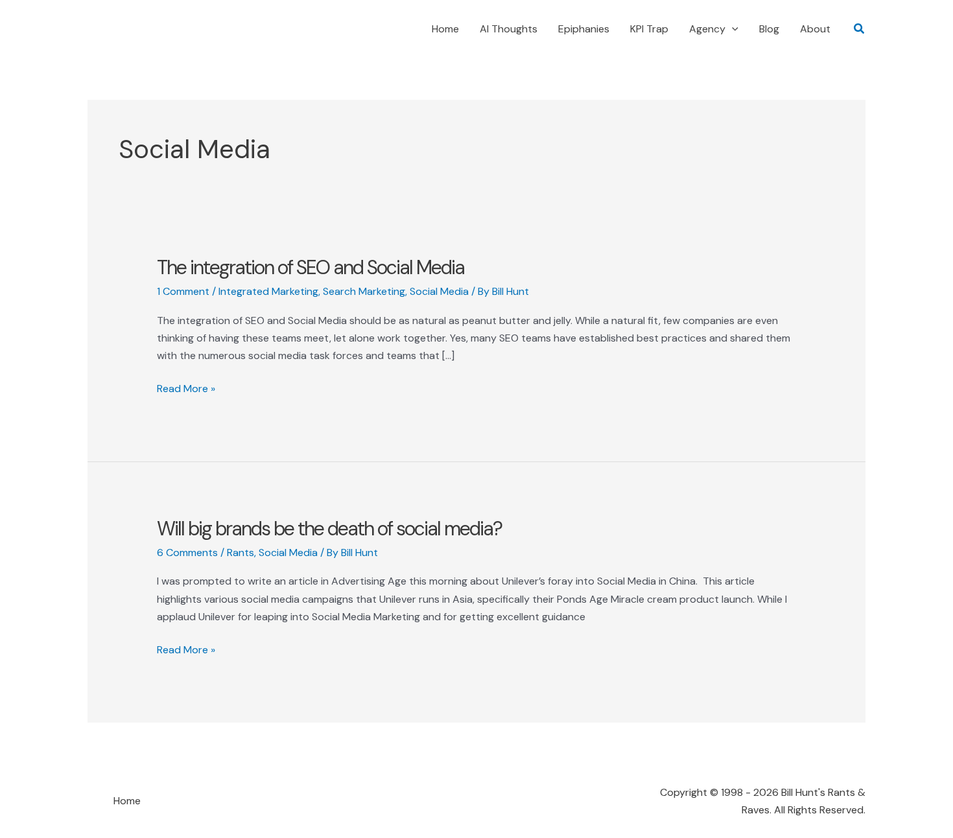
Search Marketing (364, 291)
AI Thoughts (508, 29)
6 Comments (187, 552)
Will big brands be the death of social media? (329, 528)
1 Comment (183, 291)
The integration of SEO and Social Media (310, 267)
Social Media (439, 291)
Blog (769, 29)
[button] (731, 29)
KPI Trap (649, 29)
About (815, 29)
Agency (707, 29)
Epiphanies (583, 29)
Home (445, 29)
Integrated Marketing (268, 291)
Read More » (186, 389)
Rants (240, 552)
